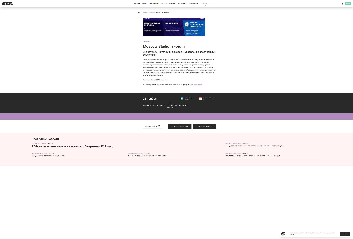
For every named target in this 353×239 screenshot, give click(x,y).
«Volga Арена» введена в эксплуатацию (48, 156)
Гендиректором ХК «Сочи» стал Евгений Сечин (147, 156)
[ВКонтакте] (334, 4)
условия (292, 234)
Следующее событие (203, 126)
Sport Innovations (196, 85)
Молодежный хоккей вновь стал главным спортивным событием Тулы (254, 146)
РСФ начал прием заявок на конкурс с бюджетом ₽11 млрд (73, 146)
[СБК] (7, 3)
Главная (145, 12)
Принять (344, 234)
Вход (348, 4)
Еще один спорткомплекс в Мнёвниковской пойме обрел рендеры (252, 156)
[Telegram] (337, 3)
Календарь (152, 12)
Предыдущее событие (181, 126)
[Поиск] (342, 4)
